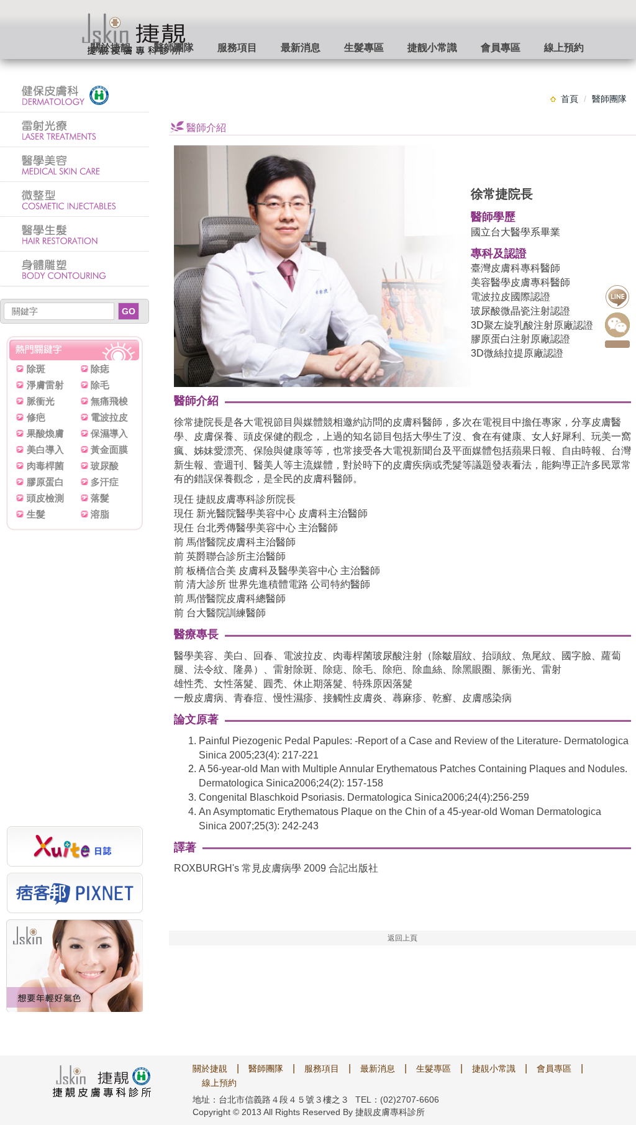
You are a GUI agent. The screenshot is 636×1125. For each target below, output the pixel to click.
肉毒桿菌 (45, 465)
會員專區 (500, 47)
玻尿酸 (105, 465)
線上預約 (564, 47)
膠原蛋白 (45, 481)
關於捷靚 (210, 1068)
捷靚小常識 (494, 1068)
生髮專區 (364, 47)
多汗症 (105, 481)
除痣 (100, 368)
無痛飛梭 (109, 401)
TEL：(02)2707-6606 (397, 1100)
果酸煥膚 (45, 433)
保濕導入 (109, 433)
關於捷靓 (110, 47)
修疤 (36, 417)
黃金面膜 (109, 449)
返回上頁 (402, 938)
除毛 (100, 385)
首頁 (569, 99)
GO (128, 311)
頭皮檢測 (45, 498)
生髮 (36, 514)
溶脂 (100, 514)
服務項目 (237, 47)
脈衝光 (41, 401)
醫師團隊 (174, 47)
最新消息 (300, 47)
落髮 (100, 498)
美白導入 (45, 449)
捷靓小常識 (432, 47)
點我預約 (617, 344)
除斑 (36, 368)
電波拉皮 (109, 417)
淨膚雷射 (45, 385)
